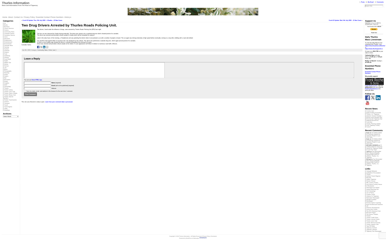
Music (6, 69)
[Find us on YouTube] (367, 103)
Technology (7, 86)
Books (6, 25)
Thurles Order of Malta (10, 93)
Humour (6, 66)
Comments (380, 2)
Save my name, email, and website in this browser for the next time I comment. (49, 91)
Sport (5, 84)
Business (7, 26)
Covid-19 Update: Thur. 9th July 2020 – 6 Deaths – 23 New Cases (42, 20)
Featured (6, 50)
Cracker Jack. (370, 111)
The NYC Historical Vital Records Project (373, 211)
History (6, 64)
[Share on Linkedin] (44, 47)
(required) (56, 82)
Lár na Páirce (370, 192)
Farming (6, 47)
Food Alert (369, 122)
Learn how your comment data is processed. (59, 102)
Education (7, 38)
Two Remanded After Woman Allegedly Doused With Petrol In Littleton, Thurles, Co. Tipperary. (373, 154)
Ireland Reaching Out (372, 189)
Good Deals (7, 59)
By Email (371, 2)
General (6, 57)
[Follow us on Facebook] (367, 97)
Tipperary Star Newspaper (373, 231)
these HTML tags (37, 80)
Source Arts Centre (371, 209)
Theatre (6, 88)
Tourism (6, 101)
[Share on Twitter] (41, 47)
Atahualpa (196, 238)
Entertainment (8, 42)
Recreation (7, 79)
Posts (363, 2)
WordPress (189, 238)
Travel (6, 105)
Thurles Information (15, 3)
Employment (7, 40)
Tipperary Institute (371, 228)
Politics (6, 76)
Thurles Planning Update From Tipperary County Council (373, 125)
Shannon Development (372, 207)
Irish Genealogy (370, 191)
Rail (5, 78)
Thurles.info (373, 23)
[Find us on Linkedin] (378, 97)
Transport (7, 103)
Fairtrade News (8, 45)
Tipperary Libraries (371, 229)
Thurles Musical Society (373, 222)
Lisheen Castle (370, 194)
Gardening (7, 55)
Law (5, 67)
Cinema (6, 30)
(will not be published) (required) (62, 85)
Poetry (6, 74)
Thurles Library (8, 90)
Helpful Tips (7, 62)
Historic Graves (370, 181)
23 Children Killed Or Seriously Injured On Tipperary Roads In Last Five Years (374, 135)
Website (53, 88)
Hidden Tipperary (371, 179)
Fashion (6, 49)
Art (5, 23)
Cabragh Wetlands (371, 171)
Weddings (7, 110)
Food (5, 54)
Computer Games (9, 33)
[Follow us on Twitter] (372, 97)
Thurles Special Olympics (8, 97)
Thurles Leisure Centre (372, 219)
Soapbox (6, 83)
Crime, (50, 50)
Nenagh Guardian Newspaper (371, 200)
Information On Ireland (372, 187)
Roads (6, 81)
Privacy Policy (206, 236)
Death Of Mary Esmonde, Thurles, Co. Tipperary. (373, 113)
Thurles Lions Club (9, 91)
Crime (6, 37)
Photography (7, 71)
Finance (6, 52)
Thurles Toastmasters (10, 100)
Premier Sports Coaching (373, 203)
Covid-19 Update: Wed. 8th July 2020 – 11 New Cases (345, 20)
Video (5, 108)
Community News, (42, 50)
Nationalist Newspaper (372, 198)
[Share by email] (47, 47)
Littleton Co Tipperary (372, 196)
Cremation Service (9, 35)
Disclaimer (214, 236)
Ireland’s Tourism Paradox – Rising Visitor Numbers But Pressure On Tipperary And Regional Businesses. (374, 118)
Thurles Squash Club (372, 224)
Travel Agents (8, 106)
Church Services (9, 28)
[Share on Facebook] (38, 47)
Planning (6, 73)
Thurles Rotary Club (10, 95)
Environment (7, 44)
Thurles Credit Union (372, 217)
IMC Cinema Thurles (372, 182)
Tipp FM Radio (370, 226)
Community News (9, 32)
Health (6, 61)
